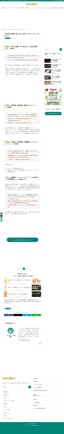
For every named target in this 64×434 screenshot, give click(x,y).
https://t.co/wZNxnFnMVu (22, 153)
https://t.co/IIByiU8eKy (20, 57)
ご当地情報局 (37, 402)
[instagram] (58, 0)
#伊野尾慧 (24, 118)
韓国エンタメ (7, 395)
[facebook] (55, 0)
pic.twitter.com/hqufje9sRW (14, 120)
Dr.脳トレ (36, 399)
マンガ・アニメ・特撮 (9, 400)
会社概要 (36, 378)
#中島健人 (26, 155)
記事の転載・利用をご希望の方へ (41, 390)
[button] (8, 315)
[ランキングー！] (32, 4)
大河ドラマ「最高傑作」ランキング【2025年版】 (19, 287)
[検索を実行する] (61, 49)
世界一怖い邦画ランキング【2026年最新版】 (18, 294)
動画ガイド (36, 405)
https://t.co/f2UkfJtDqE (14, 201)
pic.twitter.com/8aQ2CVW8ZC (21, 157)
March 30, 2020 (26, 159)
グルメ (5, 406)
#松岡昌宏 (19, 118)
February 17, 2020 (27, 122)
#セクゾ (20, 201)
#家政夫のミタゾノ (12, 118)
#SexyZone (31, 155)
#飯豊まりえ (29, 118)
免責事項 (36, 381)
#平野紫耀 (34, 201)
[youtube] (61, 0)
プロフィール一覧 (8, 418)
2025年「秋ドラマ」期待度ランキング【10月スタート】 (19, 281)
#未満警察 (10, 155)
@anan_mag (25, 202)
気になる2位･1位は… (22, 240)
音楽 (5, 412)
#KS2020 (20, 202)
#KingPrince (12, 157)
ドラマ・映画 (8, 38)
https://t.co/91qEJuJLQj (31, 116)
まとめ (5, 415)
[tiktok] (59, 0)
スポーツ (6, 397)
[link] (19, 340)
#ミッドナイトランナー (18, 155)
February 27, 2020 (34, 59)
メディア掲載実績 (38, 387)
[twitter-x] (56, 0)
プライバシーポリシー (39, 384)
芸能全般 (6, 392)
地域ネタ (6, 403)
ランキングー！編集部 (10, 336)
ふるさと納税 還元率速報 (39, 408)
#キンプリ (29, 201)
